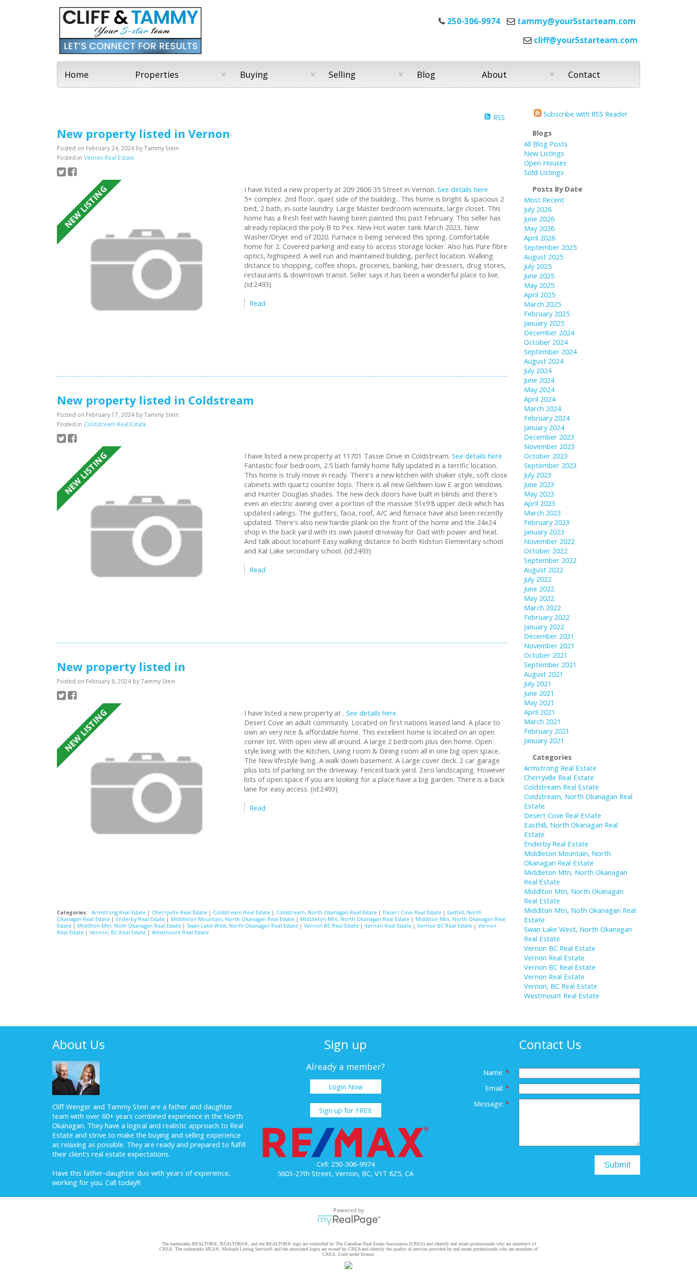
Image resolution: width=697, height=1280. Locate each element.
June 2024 (539, 380)
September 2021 (550, 664)
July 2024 (537, 370)
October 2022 (546, 550)
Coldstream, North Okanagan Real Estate (327, 912)
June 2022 (539, 588)
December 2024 (549, 332)
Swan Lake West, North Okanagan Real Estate (243, 925)
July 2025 (537, 266)
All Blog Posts (546, 143)
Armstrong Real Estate (119, 912)
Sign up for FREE (345, 1110)
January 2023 (544, 531)
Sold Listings (544, 172)
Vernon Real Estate (109, 158)
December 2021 (549, 636)
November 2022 (549, 541)
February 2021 (546, 731)
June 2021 (539, 693)
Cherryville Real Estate (180, 912)
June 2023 (539, 484)
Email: (495, 1088)
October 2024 (546, 342)
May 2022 (539, 598)
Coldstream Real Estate (115, 424)
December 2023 (549, 437)
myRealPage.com (349, 1220)
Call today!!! (123, 1182)
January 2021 (544, 740)
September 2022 (550, 560)
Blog (426, 74)
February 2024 (546, 418)
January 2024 (544, 427)
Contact (584, 74)
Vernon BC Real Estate (332, 925)
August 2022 (543, 569)
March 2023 (542, 512)
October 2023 (546, 455)
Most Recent (544, 199)
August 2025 (543, 256)
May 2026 (539, 228)
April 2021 (539, 712)
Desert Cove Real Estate (413, 912)
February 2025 (546, 313)
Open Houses (545, 162)
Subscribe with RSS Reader (584, 114)
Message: (489, 1103)
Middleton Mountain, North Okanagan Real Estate (233, 919)
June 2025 (539, 275)
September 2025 (550, 247)
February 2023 (546, 522)
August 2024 (543, 361)
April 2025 (539, 294)
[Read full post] (147, 271)
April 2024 (539, 399)
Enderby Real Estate (141, 919)
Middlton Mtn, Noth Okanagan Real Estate (130, 925)
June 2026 (539, 218)
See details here (463, 189)
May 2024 (539, 389)
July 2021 (537, 683)
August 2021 (543, 674)
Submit (617, 1164)
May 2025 (539, 285)
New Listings (544, 153)
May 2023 (539, 493)
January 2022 (544, 626)
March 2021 (542, 721)
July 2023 (537, 474)
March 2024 (542, 408)
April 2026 (539, 237)
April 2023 (539, 503)
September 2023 (550, 465)
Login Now (346, 1086)
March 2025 (542, 304)
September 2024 (550, 351)
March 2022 (542, 607)
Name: (494, 1072)
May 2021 (539, 702)
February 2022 (546, 617)
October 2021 (546, 655)
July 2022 (537, 579)
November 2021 (549, 645)
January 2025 (544, 323)
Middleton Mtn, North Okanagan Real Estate (355, 919)
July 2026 (537, 209)
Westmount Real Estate (180, 932)
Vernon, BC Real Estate (118, 932)
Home (76, 74)
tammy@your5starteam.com (576, 21)
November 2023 (549, 446)
